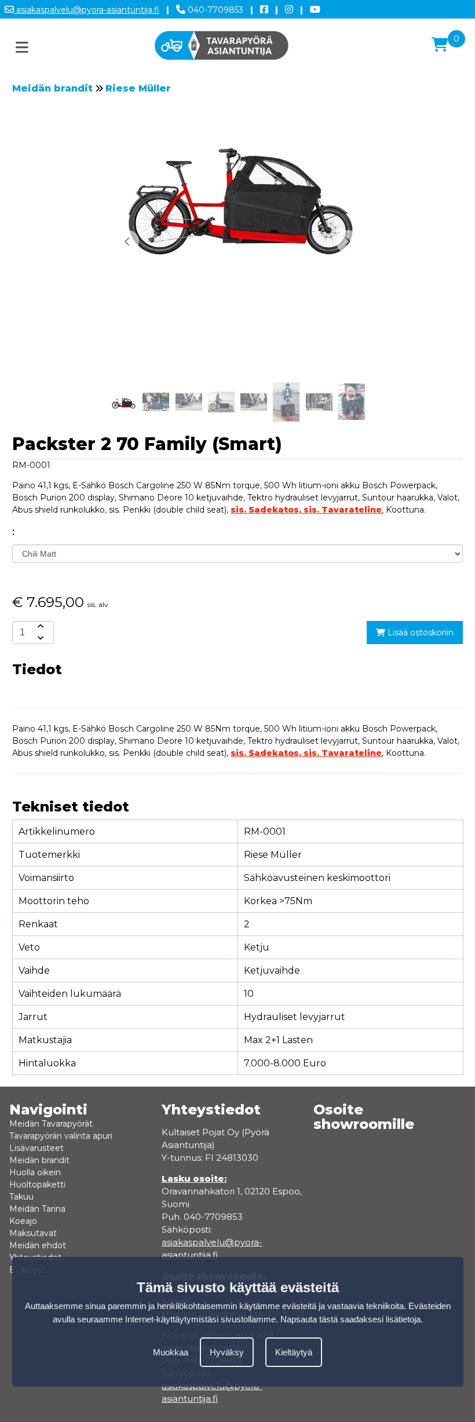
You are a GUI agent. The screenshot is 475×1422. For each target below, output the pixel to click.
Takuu (21, 1196)
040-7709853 (214, 10)
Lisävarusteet (36, 1148)
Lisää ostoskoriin (419, 632)
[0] (440, 44)
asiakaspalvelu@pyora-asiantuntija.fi (86, 10)
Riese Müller (138, 88)
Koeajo (23, 1221)
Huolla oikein (35, 1172)
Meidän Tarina (37, 1209)
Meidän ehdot (37, 1245)
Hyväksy (227, 1352)
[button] (347, 241)
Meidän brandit (52, 88)
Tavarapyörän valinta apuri (60, 1136)
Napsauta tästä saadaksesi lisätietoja (350, 1319)
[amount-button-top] (39, 627)
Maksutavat (33, 1233)
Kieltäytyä (293, 1352)
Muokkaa (170, 1352)
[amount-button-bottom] (39, 638)
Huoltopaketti (37, 1184)
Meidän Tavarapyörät (51, 1123)
